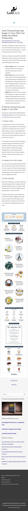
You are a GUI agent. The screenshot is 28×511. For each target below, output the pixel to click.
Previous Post (14, 380)
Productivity (17, 41)
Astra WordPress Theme (14, 507)
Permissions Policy (5, 482)
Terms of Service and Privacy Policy (9, 484)
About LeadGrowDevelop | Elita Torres (10, 475)
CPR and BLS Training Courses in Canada (11, 429)
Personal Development (7, 41)
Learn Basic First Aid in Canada (9, 433)
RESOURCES (5, 42)
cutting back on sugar (7, 115)
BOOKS (3, 477)
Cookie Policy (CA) (5, 480)
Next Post (14, 384)
